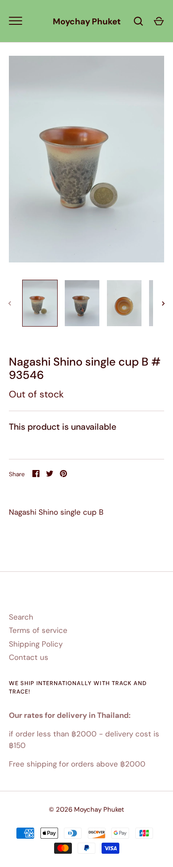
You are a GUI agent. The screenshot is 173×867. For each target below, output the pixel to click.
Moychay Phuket (87, 21)
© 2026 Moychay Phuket (86, 809)
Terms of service (38, 630)
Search (21, 617)
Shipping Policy (36, 644)
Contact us (28, 657)
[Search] (138, 21)
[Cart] (159, 21)
